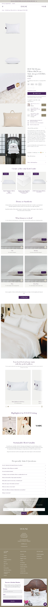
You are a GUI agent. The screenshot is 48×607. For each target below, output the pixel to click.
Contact (13, 3)
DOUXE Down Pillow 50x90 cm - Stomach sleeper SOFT (35, 114)
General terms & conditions (7, 573)
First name (5, 589)
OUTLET (5, 575)
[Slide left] (46, 181)
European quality (23, 564)
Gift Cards (6, 563)
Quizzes (5, 557)
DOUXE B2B (39, 556)
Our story (22, 554)
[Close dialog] (45, 580)
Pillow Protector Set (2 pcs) (35, 104)
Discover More (39, 97)
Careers (21, 560)
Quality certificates (23, 566)
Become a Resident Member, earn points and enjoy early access (23, 1)
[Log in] (44, 6)
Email (4, 594)
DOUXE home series (24, 573)
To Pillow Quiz (24, 297)
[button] (2, 6)
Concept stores (23, 556)
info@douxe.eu (24, 543)
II (21, 247)
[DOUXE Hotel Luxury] (24, 6)
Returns (5, 561)
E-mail (25, 507)
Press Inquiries (39, 558)
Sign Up (24, 513)
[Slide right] (1, 181)
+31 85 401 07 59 (24, 546)
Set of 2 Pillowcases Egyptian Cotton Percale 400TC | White (35, 109)
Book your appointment (6, 3)
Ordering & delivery (7, 559)
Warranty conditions (7, 570)
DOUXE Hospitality (40, 554)
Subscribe (13, 601)
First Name (5, 507)
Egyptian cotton (23, 558)
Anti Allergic (22, 562)
